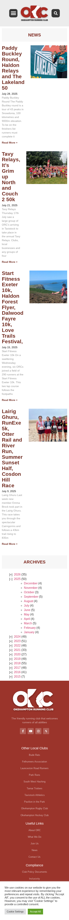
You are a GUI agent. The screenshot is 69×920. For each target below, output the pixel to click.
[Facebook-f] (23, 731)
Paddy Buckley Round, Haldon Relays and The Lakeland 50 (13, 68)
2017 (17, 667)
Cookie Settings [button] (15, 911)
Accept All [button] (35, 911)
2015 (17, 676)
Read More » (9, 142)
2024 (17, 636)
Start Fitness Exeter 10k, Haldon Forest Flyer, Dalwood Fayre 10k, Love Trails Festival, (12, 307)
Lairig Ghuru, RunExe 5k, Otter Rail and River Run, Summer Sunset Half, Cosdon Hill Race (12, 448)
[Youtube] (31, 731)
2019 (17, 658)
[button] (13, 13)
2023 (17, 641)
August (28, 601)
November (31, 587)
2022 (17, 645)
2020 (17, 654)
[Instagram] (38, 731)
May (26, 614)
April (27, 618)
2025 (17, 578)
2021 (17, 649)
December (31, 583)
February (30, 627)
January (29, 632)
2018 (17, 663)
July (26, 605)
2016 (17, 672)
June (27, 610)
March (28, 623)
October (29, 592)
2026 (17, 574)
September (31, 596)
